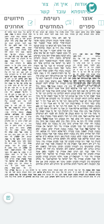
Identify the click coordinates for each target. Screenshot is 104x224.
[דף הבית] (91, 11)
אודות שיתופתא (81, 8)
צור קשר (45, 8)
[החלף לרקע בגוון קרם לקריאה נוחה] (8, 198)
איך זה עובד (61, 8)
